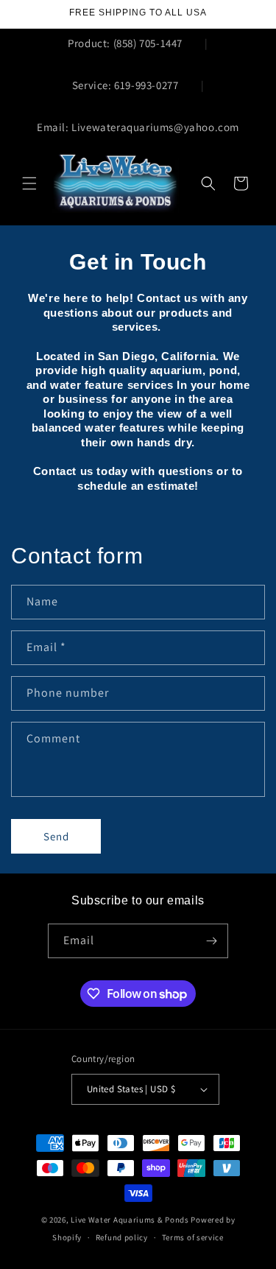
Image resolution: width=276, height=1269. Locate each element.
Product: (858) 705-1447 (125, 43)
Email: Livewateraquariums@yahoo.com (138, 127)
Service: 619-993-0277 (125, 85)
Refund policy (122, 1237)
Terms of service (193, 1237)
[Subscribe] (211, 941)
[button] (29, 183)
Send (56, 836)
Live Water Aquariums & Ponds (130, 1219)
